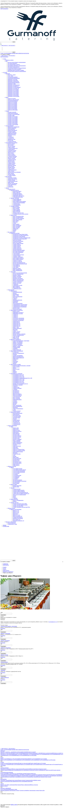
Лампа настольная (17, 446)
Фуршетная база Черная (18, 241)
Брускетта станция (12, 157)
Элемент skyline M (17, 245)
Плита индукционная (17, 296)
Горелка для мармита (17, 344)
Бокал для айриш (16, 226)
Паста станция (11, 166)
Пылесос (15, 418)
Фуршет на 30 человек (13, 121)
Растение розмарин (17, 435)
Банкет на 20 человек (12, 104)
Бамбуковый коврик (17, 399)
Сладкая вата (11, 137)
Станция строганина (12, 156)
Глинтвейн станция (12, 177)
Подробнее (2, 628)
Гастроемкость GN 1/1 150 (18, 379)
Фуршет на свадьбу (12, 112)
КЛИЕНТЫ (20, 53)
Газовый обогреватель (17, 517)
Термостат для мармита (18, 345)
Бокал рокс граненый (17, 219)
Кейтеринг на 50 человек (13, 95)
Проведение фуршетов (13, 113)
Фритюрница (16, 294)
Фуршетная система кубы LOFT (20, 238)
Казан (14, 370)
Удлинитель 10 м (16, 423)
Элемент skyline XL (17, 247)
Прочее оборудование (15, 412)
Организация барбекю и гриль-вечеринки (17, 67)
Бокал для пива (16, 227)
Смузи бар (10, 185)
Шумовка (15, 402)
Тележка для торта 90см (18, 505)
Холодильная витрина (17, 303)
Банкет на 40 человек (12, 107)
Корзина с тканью (17, 275)
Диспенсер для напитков (18, 320)
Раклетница (15, 361)
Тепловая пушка (16, 417)
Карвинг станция (11, 151)
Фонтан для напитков (12, 183)
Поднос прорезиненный (18, 273)
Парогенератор (16, 414)
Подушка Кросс (16, 482)
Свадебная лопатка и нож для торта (20, 213)
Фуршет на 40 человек (13, 122)
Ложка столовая (16, 209)
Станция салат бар (12, 159)
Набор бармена (16, 332)
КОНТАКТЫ (26, 53)
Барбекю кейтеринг (17, 751)
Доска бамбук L (16, 264)
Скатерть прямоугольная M (19, 491)
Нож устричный (16, 398)
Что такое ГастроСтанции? (13, 66)
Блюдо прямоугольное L (18, 259)
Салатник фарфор (17, 204)
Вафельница (15, 358)
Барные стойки (13, 484)
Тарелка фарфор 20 (17, 199)
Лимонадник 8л (16, 322)
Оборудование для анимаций (16, 350)
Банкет (7, 97)
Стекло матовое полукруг (18, 254)
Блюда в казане (11, 153)
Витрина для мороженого (18, 353)
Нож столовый (16, 208)
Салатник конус (16, 203)
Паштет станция (11, 158)
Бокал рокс (15, 221)
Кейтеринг (8, 73)
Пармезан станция (12, 165)
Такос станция (11, 170)
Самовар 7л (15, 315)
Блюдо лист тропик (17, 242)
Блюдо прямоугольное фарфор (19, 201)
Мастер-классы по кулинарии (14, 172)
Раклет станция (11, 161)
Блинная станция (11, 131)
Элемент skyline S (17, 244)
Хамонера (15, 362)
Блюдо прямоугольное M (18, 258)
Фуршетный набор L (17, 193)
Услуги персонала (12, 522)
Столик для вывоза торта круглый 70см (21, 507)
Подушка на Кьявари (17, 479)
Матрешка (15, 452)
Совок (14, 409)
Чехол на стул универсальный (19, 494)
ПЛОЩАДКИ (15, 53)
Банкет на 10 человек (12, 101)
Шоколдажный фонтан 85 (18, 357)
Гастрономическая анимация (6, 772)
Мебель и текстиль (12, 466)
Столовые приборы (14, 206)
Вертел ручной (16, 369)
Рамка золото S (16, 464)
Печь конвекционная (17, 292)
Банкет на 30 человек (12, 106)
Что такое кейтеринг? (12, 63)
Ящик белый (15, 457)
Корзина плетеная (17, 443)
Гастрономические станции (11, 142)
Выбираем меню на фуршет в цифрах (16, 70)
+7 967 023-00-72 (11, 45)
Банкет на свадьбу (12, 98)
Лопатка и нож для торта (18, 212)
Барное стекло (13, 215)
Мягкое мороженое (12, 127)
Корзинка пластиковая (18, 278)
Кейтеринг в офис (12, 83)
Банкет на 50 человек (12, 108)
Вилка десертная (16, 211)
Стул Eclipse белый (17, 475)
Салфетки (15, 498)
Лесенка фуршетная (17, 249)
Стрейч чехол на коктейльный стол (20, 492)
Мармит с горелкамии (17, 343)
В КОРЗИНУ (3, 615)
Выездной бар (9, 176)
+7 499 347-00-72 (4, 45)
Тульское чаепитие (12, 141)
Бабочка (14, 501)
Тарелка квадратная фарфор (19, 202)
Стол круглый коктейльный (19, 472)
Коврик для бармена (17, 276)
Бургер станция (11, 143)
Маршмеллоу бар (11, 139)
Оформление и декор (12, 524)
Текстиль (12, 487)
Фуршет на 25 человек (13, 120)
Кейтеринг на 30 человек (13, 94)
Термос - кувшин (16, 331)
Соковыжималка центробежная (19, 306)
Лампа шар (15, 447)
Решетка (15, 372)
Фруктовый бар (11, 129)
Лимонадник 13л (16, 326)
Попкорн (10, 135)
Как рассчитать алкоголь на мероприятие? (17, 71)
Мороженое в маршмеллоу (13, 126)
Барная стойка (16, 486)
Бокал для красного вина (18, 216)
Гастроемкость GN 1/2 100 (18, 380)
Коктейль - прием (12, 74)
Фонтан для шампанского (18, 335)
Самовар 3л (15, 314)
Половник (15, 401)
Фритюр (15, 293)
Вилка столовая (16, 207)
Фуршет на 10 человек (13, 116)
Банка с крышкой (16, 440)
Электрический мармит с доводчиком (21, 340)
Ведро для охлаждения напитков (20, 272)
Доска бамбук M (16, 266)
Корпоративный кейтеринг (14, 82)
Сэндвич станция (11, 175)
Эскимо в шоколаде (12, 132)
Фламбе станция (11, 167)
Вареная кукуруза (12, 134)
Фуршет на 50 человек (13, 123)
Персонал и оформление (11, 521)
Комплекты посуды (14, 190)
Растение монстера (17, 458)
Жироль (14, 363)
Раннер (14, 495)
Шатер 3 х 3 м (16, 510)
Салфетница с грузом (17, 285)
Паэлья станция (11, 174)
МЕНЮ (9, 53)
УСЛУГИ (6, 53)
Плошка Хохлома (16, 453)
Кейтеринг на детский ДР (13, 88)
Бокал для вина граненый (18, 218)
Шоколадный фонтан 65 (18, 356)
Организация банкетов (13, 100)
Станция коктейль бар (12, 181)
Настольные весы (16, 415)
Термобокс (15, 348)
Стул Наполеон (16, 476)
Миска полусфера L (17, 393)
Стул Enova (15, 474)
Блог (7, 61)
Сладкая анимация (9, 125)
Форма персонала (14, 499)
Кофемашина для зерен (18, 313)
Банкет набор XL (16, 192)
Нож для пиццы (16, 397)
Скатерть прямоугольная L (18, 490)
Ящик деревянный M (17, 270)
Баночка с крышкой (17, 439)
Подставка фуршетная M (18, 251)
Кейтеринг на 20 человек (13, 91)
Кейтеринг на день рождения (14, 87)
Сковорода (15, 386)
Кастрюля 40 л (16, 392)
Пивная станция (11, 180)
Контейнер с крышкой (17, 384)
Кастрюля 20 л (16, 391)
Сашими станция (11, 163)
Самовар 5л (15, 316)
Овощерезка (15, 301)
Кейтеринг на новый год (13, 86)
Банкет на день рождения (13, 99)
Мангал (14, 367)
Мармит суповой (16, 346)
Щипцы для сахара (17, 283)
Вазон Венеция (16, 433)
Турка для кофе (16, 336)
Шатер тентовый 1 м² (17, 516)
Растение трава (16, 434)
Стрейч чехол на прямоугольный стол (21, 493)
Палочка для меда (17, 410)
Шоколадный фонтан (12, 130)
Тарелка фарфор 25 (17, 200)
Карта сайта (42, 790)
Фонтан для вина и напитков (19, 333)
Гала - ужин (10, 75)
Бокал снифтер (16, 224)
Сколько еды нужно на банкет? (14, 69)
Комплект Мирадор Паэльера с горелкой (21, 365)
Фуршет (7, 110)
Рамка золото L (16, 465)
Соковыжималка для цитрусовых (20, 304)
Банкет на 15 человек (12, 103)
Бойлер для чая (16, 311)
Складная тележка (17, 416)
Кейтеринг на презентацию (14, 84)
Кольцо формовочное (17, 406)
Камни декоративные (17, 442)
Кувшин (14, 229)
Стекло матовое (16, 253)
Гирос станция (11, 168)
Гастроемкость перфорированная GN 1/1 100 (22, 378)
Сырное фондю (11, 149)
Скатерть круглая (16, 489)
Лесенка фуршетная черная (19, 250)
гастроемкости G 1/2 (52, 621)
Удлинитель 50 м (16, 424)
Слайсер (15, 298)
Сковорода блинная (17, 388)
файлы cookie (14, 804)
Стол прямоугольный (17, 468)
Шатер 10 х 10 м (16, 515)
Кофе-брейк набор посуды (18, 195)
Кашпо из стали (16, 430)
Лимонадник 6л (16, 321)
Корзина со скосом (17, 277)
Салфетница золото (17, 288)
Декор (11, 426)
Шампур (15, 371)
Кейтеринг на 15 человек (13, 90)
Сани (14, 455)
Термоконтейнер (16, 347)
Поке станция (11, 173)
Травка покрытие (16, 441)
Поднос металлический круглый (20, 263)
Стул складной (16, 473)
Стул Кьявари (16, 477)
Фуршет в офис (11, 115)
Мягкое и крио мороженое (17, 768)
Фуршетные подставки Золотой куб (20, 235)
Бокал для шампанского (18, 217)
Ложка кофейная (16, 210)
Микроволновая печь (17, 300)
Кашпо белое (16, 429)
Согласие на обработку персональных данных (29, 790)
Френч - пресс (16, 327)
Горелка (14, 359)
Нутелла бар (10, 140)
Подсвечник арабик (17, 462)
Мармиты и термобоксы (15, 339)
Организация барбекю (13, 77)
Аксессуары (13, 271)
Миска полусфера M (17, 395)
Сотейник (15, 389)
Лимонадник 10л (16, 323)
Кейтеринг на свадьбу (12, 79)
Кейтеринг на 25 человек (13, 92)
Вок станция (10, 144)
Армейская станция (12, 169)
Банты (14, 496)
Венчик (14, 404)
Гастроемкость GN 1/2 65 (18, 381)
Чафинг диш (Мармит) (18, 341)
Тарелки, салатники (14, 198)
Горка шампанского (12, 184)
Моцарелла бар (11, 160)
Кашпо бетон (16, 432)
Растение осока (16, 438)
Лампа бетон (15, 448)
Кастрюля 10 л (16, 390)
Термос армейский (17, 349)
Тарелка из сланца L (17, 260)
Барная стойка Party (17, 485)
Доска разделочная (17, 396)
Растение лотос (16, 460)
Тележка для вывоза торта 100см (20, 503)
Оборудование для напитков (16, 310)
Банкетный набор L (17, 191)
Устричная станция (12, 150)
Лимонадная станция (12, 178)
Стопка (14, 223)
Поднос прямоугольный (18, 243)
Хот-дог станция (11, 146)
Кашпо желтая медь (17, 431)
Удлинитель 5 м (16, 422)
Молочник (15, 329)
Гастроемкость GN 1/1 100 (18, 376)
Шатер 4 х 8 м (16, 512)
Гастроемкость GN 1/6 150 (18, 382)
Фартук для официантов (18, 500)
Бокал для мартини (17, 225)
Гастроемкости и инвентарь (16, 373)
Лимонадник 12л (16, 324)
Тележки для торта (14, 502)
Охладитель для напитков (18, 318)
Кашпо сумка (16, 427)
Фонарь (14, 456)
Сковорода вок (16, 387)
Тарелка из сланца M (17, 261)
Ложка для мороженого (18, 408)
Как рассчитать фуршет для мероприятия (17, 62)
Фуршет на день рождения (13, 114)
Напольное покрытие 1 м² (18, 520)
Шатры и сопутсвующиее (15, 509)
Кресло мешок (16, 483)
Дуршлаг (15, 400)
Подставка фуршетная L (18, 252)
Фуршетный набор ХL (18, 194)
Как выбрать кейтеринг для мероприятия (17, 65)
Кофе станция (11, 182)
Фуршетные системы (15, 233)
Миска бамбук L (16, 286)
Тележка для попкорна (18, 355)
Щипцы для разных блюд (18, 279)
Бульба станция (11, 164)
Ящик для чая (16, 337)
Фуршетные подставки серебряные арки (21, 237)
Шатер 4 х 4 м (16, 511)
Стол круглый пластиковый (19, 470)
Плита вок (15, 297)
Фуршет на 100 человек (13, 124)
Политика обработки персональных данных (9, 790)
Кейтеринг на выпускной (13, 81)
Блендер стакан (16, 307)
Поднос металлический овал (19, 262)
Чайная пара (15, 228)
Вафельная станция (12, 133)
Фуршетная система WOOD (19, 236)
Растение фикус (16, 459)
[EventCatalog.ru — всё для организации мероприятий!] (3, 792)
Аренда (7, 187)
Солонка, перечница (17, 281)
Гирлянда (15, 444)
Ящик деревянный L (17, 269)
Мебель (12, 467)
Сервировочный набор (18, 197)
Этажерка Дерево (16, 255)
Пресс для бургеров (17, 405)
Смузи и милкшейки (22, 781)
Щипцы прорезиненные (18, 280)
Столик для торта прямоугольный (20, 504)
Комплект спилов (16, 268)
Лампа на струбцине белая (18, 449)
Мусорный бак (16, 421)
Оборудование (11, 289)
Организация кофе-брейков (14, 78)
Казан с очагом (16, 366)
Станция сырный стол (13, 148)
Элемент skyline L (17, 246)
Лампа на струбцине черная (19, 450)
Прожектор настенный (18, 518)
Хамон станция (11, 147)
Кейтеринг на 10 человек (13, 89)
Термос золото (16, 338)
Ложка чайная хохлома (18, 451)
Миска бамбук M (16, 287)
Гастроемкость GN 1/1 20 (18, 374)
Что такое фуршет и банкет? (14, 64)
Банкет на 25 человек (12, 105)
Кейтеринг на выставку (13, 80)
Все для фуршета (11, 232)
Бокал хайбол (16, 220)
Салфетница (15, 284)
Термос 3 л (15, 330)
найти (14, 41)
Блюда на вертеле (11, 155)
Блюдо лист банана (17, 240)
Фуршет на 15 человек (13, 117)
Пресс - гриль (16, 295)
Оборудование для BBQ (15, 364)
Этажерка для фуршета (18, 256)
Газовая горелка (16, 419)
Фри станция (11, 152)
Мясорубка (15, 302)
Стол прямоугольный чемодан (19, 469)
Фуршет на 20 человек (13, 118)
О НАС (2, 53)
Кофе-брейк (23, 751)
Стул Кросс (15, 478)
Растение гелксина (17, 436)
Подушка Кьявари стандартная (19, 481)
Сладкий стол (11, 138)
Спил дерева (15, 267)
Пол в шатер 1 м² (16, 519)
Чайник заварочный (17, 328)
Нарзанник (15, 407)
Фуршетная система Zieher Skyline (20, 234)
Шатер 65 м (15, 513)
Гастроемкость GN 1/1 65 (18, 375)
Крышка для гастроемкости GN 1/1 (20, 383)
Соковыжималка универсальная (20, 305)
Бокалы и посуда (11, 189)
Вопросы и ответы (9, 60)
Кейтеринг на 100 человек (13, 96)
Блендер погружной (17, 309)
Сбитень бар (10, 186)
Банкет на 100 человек (13, 109)
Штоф (14, 230)
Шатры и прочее (11, 508)
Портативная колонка (17, 413)
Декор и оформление (12, 425)
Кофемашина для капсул (18, 312)
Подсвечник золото (17, 461)
